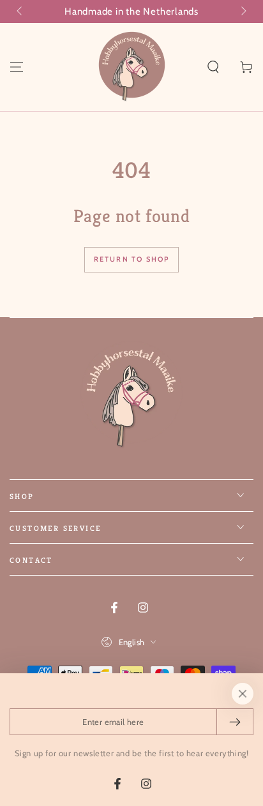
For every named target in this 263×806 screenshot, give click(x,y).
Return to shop (132, 259)
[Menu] (16, 67)
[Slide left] (20, 11)
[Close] (243, 694)
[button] (213, 67)
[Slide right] (242, 11)
